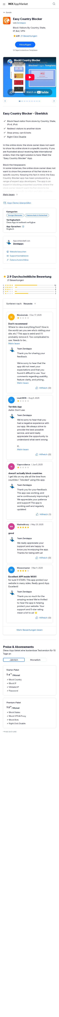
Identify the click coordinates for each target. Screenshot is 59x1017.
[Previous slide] (5, 101)
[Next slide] (54, 101)
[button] (23, 226)
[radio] (14, 660)
